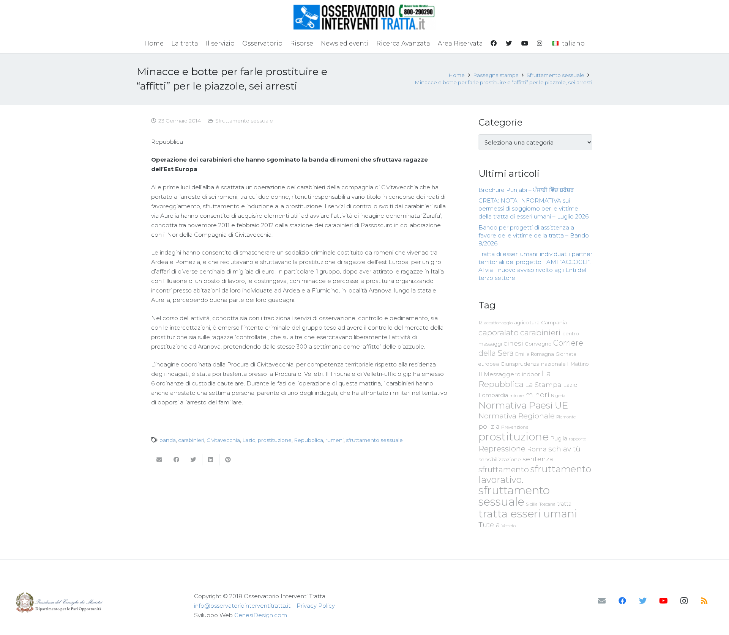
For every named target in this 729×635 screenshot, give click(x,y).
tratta (564, 503)
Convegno (538, 344)
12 (480, 322)
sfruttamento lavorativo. (534, 474)
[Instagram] (683, 600)
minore (517, 395)
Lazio (249, 440)
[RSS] (704, 600)
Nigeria (558, 395)
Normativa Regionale (516, 415)
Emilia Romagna (534, 354)
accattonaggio (498, 322)
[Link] (364, 17)
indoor (531, 374)
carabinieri (191, 440)
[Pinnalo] (228, 459)
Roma (537, 449)
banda (167, 440)
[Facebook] (622, 600)
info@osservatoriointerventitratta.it (242, 605)
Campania (554, 322)
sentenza (537, 459)
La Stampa (543, 384)
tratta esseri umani (527, 513)
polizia (489, 426)
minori (537, 394)
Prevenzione (514, 427)
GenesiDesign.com (260, 615)
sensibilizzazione (499, 459)
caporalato (498, 332)
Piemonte (566, 417)
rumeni (334, 440)
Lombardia (493, 395)
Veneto (509, 525)
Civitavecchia (223, 440)
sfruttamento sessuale (374, 440)
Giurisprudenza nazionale (533, 364)
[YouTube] (663, 600)
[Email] (601, 600)
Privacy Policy (316, 605)
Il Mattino (578, 364)
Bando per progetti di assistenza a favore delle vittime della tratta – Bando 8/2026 (533, 235)
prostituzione (275, 440)
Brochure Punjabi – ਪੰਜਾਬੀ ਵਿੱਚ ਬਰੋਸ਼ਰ (526, 189)
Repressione (501, 448)
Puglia (558, 438)
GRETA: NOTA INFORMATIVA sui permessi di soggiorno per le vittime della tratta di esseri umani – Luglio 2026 (533, 208)
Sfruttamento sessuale (244, 121)
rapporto (577, 439)
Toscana (547, 504)
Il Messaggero (499, 374)
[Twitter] (642, 600)
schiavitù (564, 449)
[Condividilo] (176, 459)
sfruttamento (503, 469)
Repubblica (308, 440)
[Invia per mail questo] (159, 459)
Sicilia (532, 504)
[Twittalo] (193, 459)
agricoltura (527, 322)
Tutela (489, 525)
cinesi (513, 343)
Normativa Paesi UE (523, 405)
